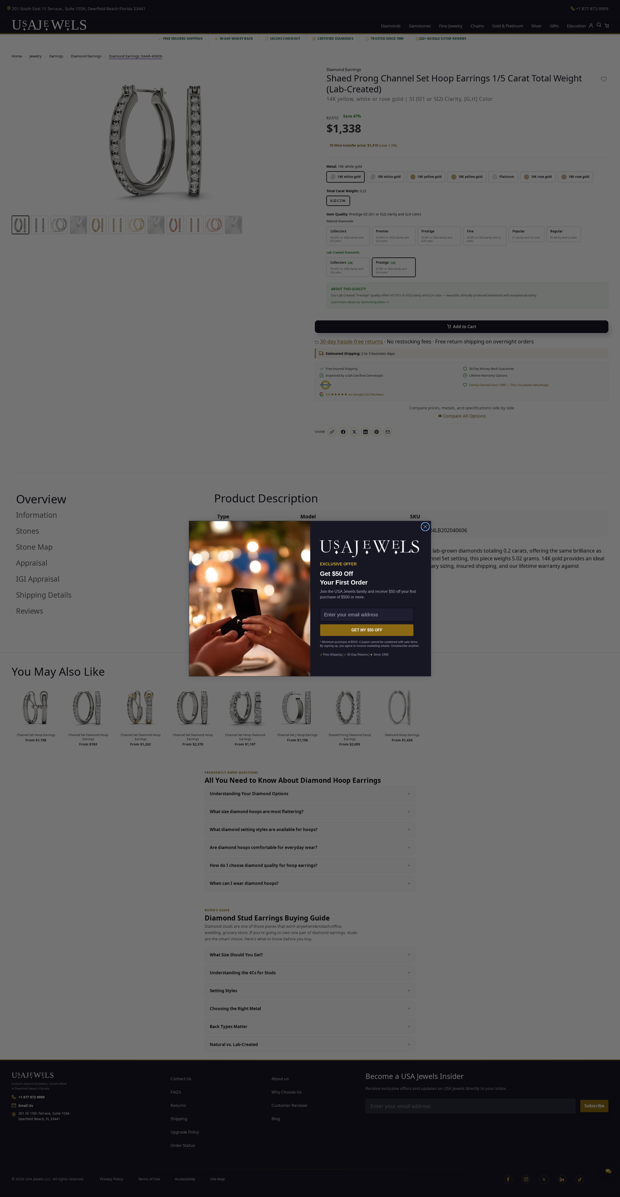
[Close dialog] (425, 527)
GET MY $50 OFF (366, 630)
